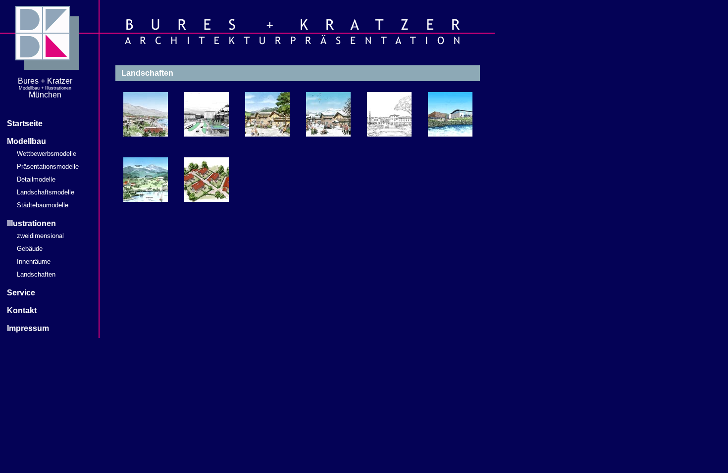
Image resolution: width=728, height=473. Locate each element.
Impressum (28, 328)
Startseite (25, 123)
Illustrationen (31, 223)
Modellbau (26, 141)
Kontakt (22, 310)
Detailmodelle (36, 179)
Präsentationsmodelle (48, 166)
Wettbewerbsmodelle (46, 153)
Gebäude (30, 248)
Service (21, 292)
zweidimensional (40, 235)
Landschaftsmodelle (45, 192)
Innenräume (34, 261)
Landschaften (36, 274)
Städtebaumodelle (42, 205)
